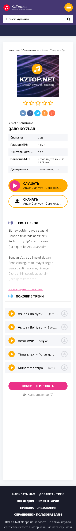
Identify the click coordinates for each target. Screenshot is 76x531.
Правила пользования (38, 507)
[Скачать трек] (64, 313)
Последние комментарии (38, 501)
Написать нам (23, 494)
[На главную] (22, 7)
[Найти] (68, 19)
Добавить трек (51, 494)
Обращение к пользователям (38, 514)
